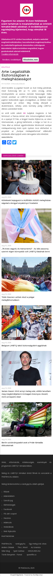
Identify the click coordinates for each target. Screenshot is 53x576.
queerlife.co (31, 554)
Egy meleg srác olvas (37, 543)
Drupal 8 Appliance (16, 575)
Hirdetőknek (9, 527)
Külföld (6, 67)
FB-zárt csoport (10, 513)
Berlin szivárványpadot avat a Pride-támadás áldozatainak (22, 444)
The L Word (22, 547)
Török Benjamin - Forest (12, 554)
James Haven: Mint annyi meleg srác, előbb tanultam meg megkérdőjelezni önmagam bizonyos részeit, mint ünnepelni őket (26, 394)
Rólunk (6, 491)
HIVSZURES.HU (34, 551)
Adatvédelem (9, 496)
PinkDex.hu (25, 568)
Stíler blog (6, 551)
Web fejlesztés (10, 531)
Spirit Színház (18, 551)
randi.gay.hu (27, 484)
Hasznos (7, 518)
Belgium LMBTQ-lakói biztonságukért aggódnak (24, 345)
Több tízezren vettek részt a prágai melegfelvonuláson (18, 298)
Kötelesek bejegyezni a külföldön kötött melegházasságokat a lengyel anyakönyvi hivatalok (26, 201)
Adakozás (8, 522)
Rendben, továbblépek (11, 59)
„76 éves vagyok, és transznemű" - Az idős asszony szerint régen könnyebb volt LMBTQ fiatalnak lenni (26, 250)
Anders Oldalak (8, 547)
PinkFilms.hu (7, 477)
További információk (9, 54)
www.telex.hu (7, 137)
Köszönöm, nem (31, 60)
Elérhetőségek (9, 505)
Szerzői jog (8, 500)
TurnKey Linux (38, 575)
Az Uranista (36, 547)
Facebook (8, 509)
